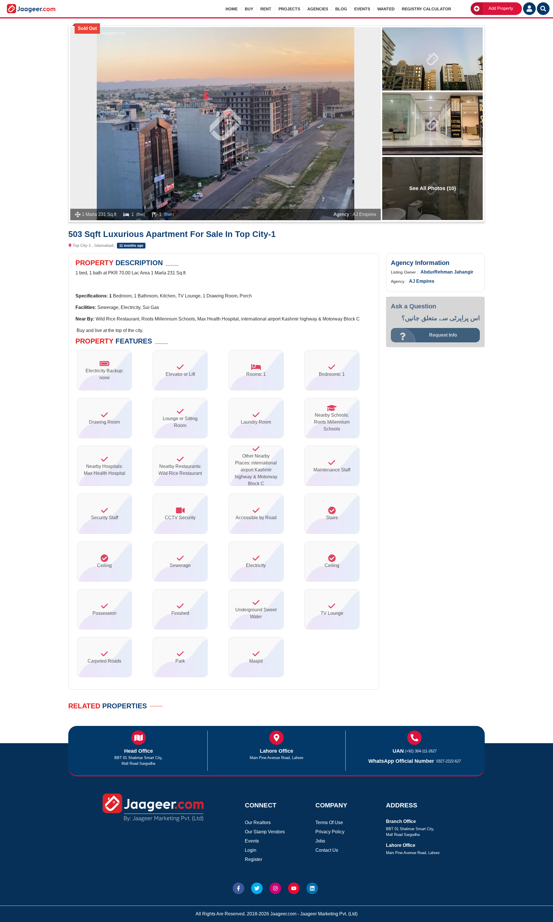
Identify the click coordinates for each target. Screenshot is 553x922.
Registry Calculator (426, 9)
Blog (341, 9)
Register (253, 859)
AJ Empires (364, 214)
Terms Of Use (329, 822)
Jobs (320, 840)
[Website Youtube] (294, 888)
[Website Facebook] (238, 888)
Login (250, 850)
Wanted (386, 9)
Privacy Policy (329, 831)
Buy (249, 9)
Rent (265, 9)
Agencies (317, 9)
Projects (289, 9)
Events (362, 9)
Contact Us (326, 850)
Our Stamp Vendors (265, 831)
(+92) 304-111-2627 (421, 751)
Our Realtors (258, 822)
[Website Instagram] (275, 888)
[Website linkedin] (312, 888)
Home (232, 9)
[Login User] (529, 8)
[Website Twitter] (257, 888)
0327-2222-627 (448, 761)
